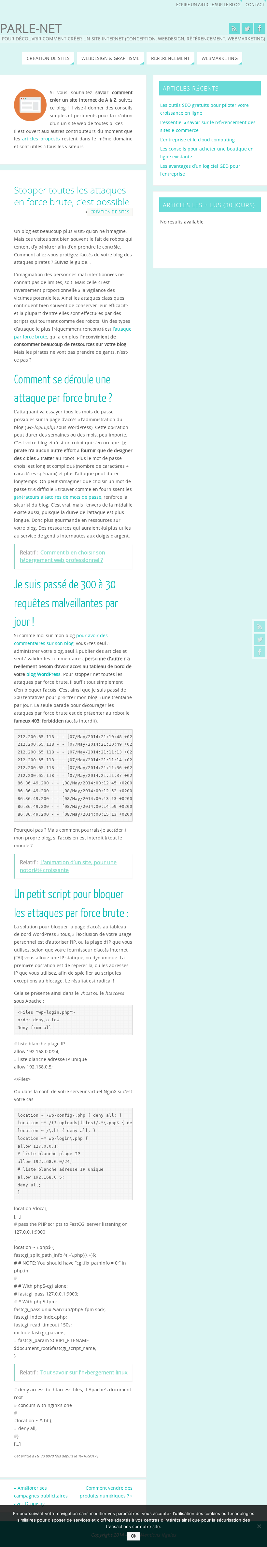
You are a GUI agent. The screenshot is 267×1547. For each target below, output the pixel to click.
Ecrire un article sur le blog (208, 4)
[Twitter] (259, 639)
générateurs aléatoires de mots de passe (57, 497)
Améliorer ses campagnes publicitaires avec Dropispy (41, 1496)
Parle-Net (31, 28)
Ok (133, 1536)
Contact (255, 4)
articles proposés (41, 139)
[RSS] (259, 626)
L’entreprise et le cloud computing (197, 139)
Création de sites (110, 211)
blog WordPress (43, 674)
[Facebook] (259, 651)
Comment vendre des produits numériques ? (106, 1492)
